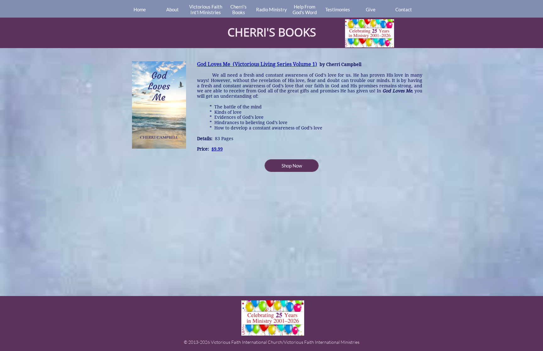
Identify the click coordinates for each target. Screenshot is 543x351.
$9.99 (217, 148)
